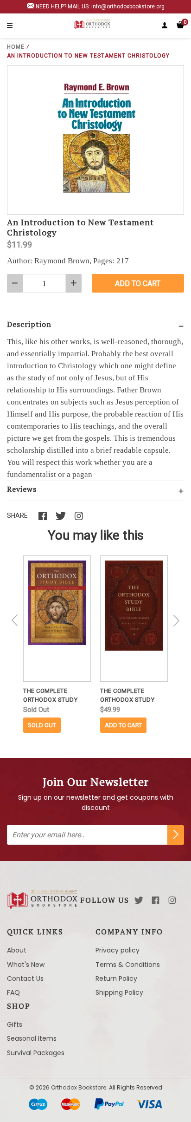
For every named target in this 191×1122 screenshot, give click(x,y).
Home (16, 47)
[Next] (176, 620)
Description (29, 324)
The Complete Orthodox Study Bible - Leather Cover (50, 695)
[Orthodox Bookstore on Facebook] (155, 900)
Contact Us (25, 978)
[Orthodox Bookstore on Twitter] (139, 900)
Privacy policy (118, 950)
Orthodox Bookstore (78, 1087)
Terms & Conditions (128, 964)
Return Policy (116, 978)
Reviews (22, 489)
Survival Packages (35, 1052)
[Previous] (15, 620)
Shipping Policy (119, 992)
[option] (57, 644)
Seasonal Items (32, 1038)
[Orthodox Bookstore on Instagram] (172, 900)
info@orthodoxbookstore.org (128, 6)
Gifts (14, 1024)
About (16, 950)
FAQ (13, 992)
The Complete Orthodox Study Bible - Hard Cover (130, 695)
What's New (26, 964)
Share (17, 515)
